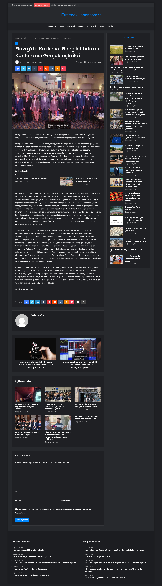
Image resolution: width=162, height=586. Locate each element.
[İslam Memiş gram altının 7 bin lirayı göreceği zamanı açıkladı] (116, 196)
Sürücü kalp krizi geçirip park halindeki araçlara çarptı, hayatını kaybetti (77, 5)
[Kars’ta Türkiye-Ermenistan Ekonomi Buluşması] (28, 422)
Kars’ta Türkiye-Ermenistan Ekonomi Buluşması (27, 433)
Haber (61, 26)
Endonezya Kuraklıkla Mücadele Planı (134, 47)
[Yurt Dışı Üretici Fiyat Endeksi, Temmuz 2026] (116, 220)
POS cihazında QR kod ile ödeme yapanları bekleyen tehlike (135, 159)
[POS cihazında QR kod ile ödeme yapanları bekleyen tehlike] (116, 159)
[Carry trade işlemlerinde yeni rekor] (116, 231)
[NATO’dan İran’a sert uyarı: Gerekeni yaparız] (116, 138)
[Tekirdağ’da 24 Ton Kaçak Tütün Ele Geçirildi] (66, 181)
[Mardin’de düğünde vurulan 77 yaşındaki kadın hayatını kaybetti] (116, 113)
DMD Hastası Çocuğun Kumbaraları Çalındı (134, 58)
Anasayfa (51, 26)
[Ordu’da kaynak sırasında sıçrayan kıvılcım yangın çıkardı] (28, 394)
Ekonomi (71, 26)
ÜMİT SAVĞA (24, 62)
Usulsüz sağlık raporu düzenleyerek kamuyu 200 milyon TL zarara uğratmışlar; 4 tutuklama (134, 98)
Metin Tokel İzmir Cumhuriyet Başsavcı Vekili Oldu (134, 170)
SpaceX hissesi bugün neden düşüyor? (32, 178)
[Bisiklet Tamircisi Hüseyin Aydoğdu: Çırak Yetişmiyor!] (88, 394)
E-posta (18, 500)
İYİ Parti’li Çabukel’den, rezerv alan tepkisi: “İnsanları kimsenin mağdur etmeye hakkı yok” (58, 435)
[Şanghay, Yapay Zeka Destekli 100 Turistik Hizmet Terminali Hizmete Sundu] (116, 182)
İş (25, 38)
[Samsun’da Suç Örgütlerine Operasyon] (116, 79)
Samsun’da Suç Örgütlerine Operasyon (135, 77)
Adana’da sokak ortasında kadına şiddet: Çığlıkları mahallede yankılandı (136, 125)
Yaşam (102, 26)
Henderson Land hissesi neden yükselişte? (128, 87)
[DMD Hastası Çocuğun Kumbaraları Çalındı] (116, 60)
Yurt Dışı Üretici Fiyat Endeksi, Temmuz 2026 (135, 218)
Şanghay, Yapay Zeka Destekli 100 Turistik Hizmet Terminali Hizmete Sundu (134, 183)
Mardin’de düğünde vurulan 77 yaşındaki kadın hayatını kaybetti (135, 112)
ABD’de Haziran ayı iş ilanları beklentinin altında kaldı (87, 417)
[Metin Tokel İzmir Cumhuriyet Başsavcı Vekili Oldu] (116, 171)
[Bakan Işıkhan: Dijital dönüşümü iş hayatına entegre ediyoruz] (58, 394)
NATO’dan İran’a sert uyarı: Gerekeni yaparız (135, 136)
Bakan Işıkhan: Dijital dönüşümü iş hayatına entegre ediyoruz (54, 406)
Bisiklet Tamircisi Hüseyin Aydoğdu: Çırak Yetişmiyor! (86, 405)
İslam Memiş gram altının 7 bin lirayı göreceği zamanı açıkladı (133, 197)
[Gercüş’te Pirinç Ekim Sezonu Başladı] (116, 149)
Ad (17, 491)
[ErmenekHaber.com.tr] (81, 15)
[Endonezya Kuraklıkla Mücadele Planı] (116, 49)
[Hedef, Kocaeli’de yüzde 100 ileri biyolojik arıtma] (116, 242)
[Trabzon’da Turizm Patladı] (116, 210)
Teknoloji (91, 26)
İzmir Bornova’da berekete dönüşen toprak (133, 258)
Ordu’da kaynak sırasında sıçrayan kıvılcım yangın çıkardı (26, 406)
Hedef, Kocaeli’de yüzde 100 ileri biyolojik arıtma (135, 240)
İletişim (111, 26)
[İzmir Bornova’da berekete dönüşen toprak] (116, 259)
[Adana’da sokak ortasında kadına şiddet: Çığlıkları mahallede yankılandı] (116, 124)
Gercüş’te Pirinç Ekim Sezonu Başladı (134, 147)
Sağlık (81, 26)
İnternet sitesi (65, 500)
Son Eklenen (128, 37)
